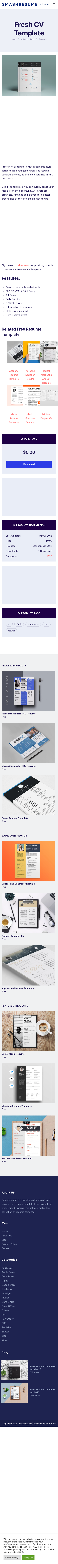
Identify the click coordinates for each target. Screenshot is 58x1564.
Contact (6, 1248)
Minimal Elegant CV (46, 416)
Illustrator (7, 1289)
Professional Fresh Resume (17, 1158)
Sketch (5, 1331)
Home (13, 39)
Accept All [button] (28, 1557)
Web (4, 1335)
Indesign (6, 1293)
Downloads (23, 39)
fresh (19, 624)
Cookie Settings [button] (12, 1557)
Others (5, 1310)
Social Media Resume (13, 1053)
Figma (5, 1280)
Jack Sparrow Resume (30, 418)
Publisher (7, 1327)
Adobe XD (7, 1267)
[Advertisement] (29, 135)
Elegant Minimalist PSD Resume (19, 766)
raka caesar (23, 265)
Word (4, 1340)
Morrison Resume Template (17, 1106)
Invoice (5, 1297)
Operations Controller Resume (18, 883)
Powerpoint (8, 1318)
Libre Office (8, 1301)
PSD (49, 556)
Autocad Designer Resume (30, 374)
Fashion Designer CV (13, 936)
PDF (4, 1314)
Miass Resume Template (14, 418)
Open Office (8, 1306)
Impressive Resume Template (18, 988)
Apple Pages (8, 1272)
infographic (33, 624)
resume (11, 630)
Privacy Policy (9, 1244)
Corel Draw (8, 1276)
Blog (4, 1239)
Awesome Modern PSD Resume (19, 713)
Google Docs (8, 1284)
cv (9, 624)
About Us (7, 1235)
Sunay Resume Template (15, 818)
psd (46, 624)
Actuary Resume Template (14, 374)
